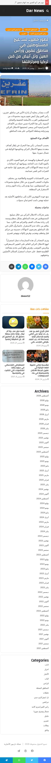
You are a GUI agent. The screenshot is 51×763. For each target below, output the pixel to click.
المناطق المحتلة (31, 29)
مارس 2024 (44, 522)
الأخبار (35, 20)
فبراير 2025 (44, 480)
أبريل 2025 (44, 470)
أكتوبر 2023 (44, 545)
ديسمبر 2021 (43, 629)
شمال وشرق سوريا (41, 711)
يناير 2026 (44, 428)
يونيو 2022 (44, 620)
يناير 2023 (44, 587)
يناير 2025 (44, 484)
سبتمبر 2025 (43, 447)
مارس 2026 (44, 419)
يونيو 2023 (44, 564)
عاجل (46, 716)
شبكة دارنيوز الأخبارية (12, 744)
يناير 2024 (44, 531)
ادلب (47, 664)
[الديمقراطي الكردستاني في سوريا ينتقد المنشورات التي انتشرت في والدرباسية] (13, 356)
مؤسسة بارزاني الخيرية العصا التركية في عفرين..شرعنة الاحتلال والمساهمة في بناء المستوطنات (39, 370)
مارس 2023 (44, 578)
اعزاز (47, 669)
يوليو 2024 (44, 503)
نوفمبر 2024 (44, 489)
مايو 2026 (45, 410)
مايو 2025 (45, 466)
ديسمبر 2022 (43, 592)
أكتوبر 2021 (44, 639)
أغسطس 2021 (43, 648)
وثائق (47, 730)
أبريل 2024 (44, 517)
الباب (47, 679)
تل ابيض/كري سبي (14, 29)
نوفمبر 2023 (44, 540)
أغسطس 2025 (42, 452)
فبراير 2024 (44, 526)
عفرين (23, 33)
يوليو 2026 (44, 400)
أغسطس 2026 (42, 395)
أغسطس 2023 (42, 555)
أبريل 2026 (44, 414)
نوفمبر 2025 (44, 438)
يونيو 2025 (44, 461)
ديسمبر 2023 (43, 536)
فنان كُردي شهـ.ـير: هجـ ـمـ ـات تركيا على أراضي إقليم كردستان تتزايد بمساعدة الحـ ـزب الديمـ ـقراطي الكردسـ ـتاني (39, 336)
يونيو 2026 (44, 405)
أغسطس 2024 (42, 498)
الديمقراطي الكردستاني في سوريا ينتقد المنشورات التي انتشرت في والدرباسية (14, 369)
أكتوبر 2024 (44, 494)
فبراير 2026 (44, 424)
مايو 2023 (45, 569)
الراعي (46, 683)
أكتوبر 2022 (44, 601)
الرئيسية (42, 20)
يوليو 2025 (44, 456)
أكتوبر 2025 (44, 442)
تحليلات (46, 693)
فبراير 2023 (44, 583)
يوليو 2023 (44, 559)
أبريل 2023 (44, 573)
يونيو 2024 (44, 508)
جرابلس (45, 702)
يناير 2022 (44, 625)
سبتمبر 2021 (44, 643)
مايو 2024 (45, 512)
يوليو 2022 (44, 615)
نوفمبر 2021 (44, 634)
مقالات (46, 725)
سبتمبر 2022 (43, 606)
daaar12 (41, 68)
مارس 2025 (44, 475)
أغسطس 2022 (42, 611)
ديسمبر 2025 (43, 433)
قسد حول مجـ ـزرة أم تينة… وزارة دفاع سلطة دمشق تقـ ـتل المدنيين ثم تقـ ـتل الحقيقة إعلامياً (13, 335)
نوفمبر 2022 (44, 597)
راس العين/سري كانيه (38, 33)
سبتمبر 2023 (43, 550)
